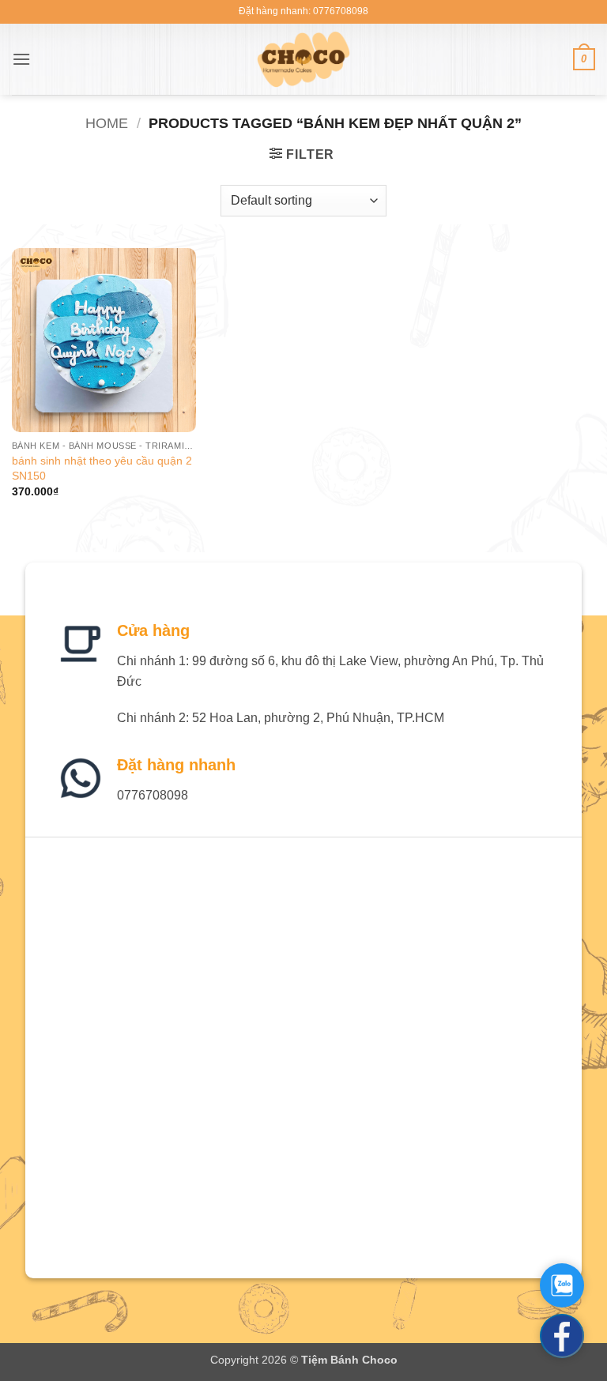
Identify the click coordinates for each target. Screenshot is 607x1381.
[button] (21, 59)
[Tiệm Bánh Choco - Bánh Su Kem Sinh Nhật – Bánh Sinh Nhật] (303, 59)
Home (106, 123)
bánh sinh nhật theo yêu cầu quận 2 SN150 (102, 468)
